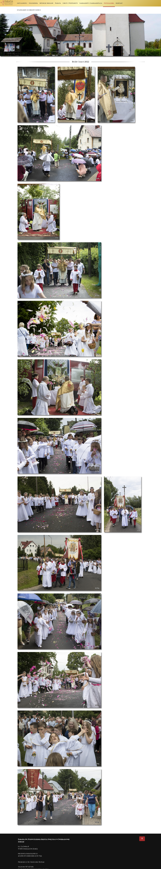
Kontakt (119, 3)
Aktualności (22, 3)
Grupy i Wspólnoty (70, 3)
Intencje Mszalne (46, 3)
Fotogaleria (109, 3)
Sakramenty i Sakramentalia (90, 3)
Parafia (58, 3)
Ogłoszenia (33, 3)
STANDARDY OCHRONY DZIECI (29, 10)
